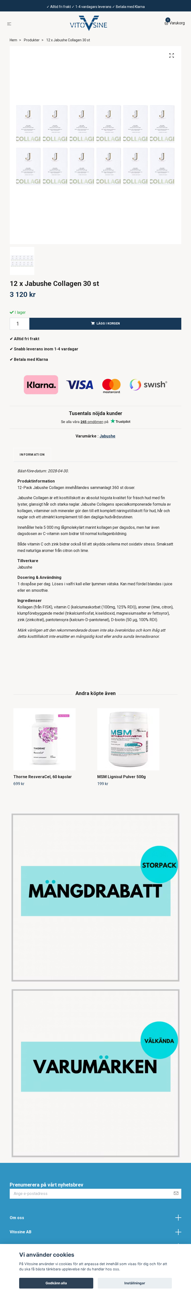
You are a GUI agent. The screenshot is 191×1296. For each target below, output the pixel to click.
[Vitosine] (88, 23)
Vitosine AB (20, 1232)
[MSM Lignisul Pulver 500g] (137, 739)
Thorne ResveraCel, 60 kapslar (42, 776)
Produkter (32, 40)
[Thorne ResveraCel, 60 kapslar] (53, 739)
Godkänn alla (56, 1283)
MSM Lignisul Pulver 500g (121, 776)
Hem (13, 40)
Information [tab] (32, 454)
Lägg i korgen (108, 323)
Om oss (17, 1217)
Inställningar (134, 1283)
